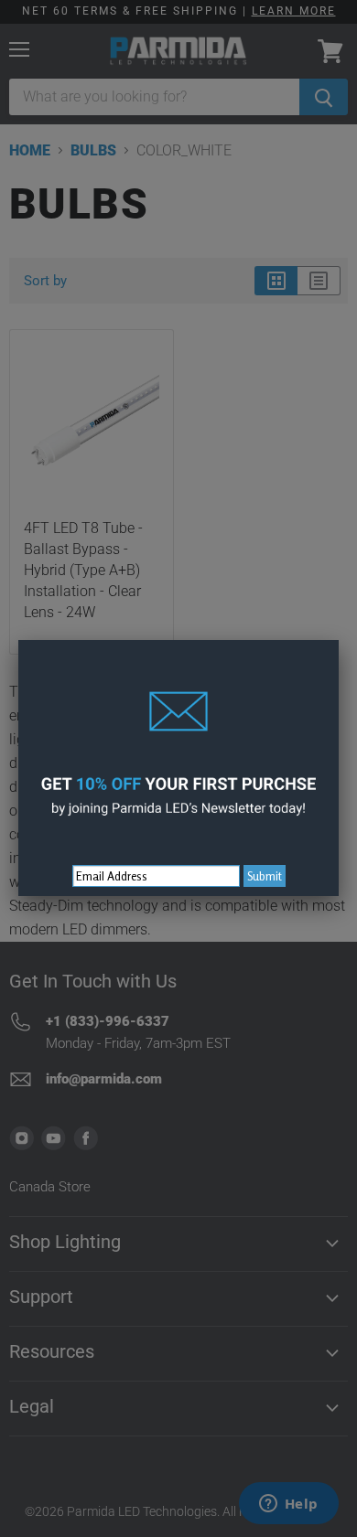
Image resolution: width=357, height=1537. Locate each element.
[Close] (338, 640)
